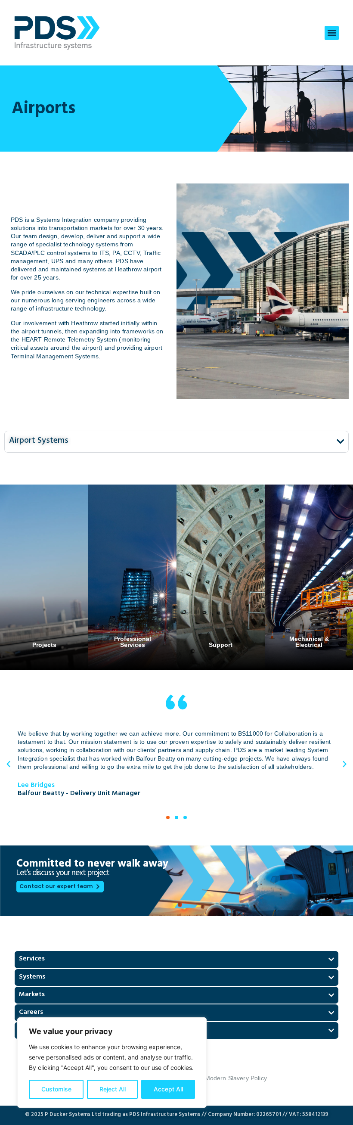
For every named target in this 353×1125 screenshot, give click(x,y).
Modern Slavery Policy (236, 1078)
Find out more (44, 584)
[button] (332, 33)
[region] (112, 1062)
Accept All (168, 1089)
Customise (56, 1089)
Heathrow (84, 323)
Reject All (112, 1089)
